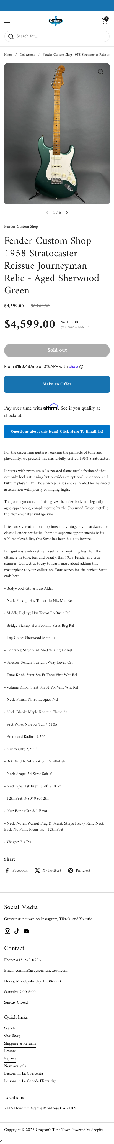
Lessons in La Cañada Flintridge (30, 1081)
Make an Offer (57, 384)
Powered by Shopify (87, 1129)
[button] (104, 20)
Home (8, 55)
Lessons (10, 1051)
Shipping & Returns (20, 1043)
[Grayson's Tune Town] (56, 20)
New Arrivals (15, 1066)
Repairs (10, 1058)
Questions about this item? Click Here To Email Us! (57, 431)
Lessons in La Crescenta (23, 1073)
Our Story (12, 1035)
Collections (27, 55)
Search (9, 1028)
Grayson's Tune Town (53, 1129)
